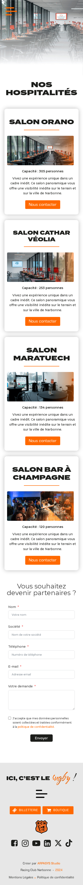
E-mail (13, 667)
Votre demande (20, 686)
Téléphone (17, 647)
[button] (42, 204)
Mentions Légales (21, 877)
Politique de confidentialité (55, 877)
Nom (12, 607)
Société (14, 627)
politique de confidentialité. (36, 726)
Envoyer (41, 738)
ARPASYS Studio (48, 863)
